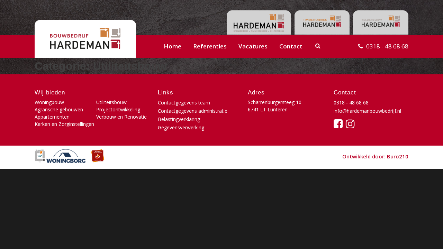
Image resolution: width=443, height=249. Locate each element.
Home (172, 46)
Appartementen (52, 116)
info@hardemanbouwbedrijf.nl (367, 111)
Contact (290, 46)
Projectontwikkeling (118, 109)
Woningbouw (49, 102)
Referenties (210, 46)
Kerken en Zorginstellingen (64, 124)
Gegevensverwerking (181, 127)
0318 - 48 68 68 (387, 46)
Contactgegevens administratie (192, 111)
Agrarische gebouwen (59, 109)
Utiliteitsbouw (111, 102)
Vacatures (253, 46)
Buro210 (397, 156)
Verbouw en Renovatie (121, 116)
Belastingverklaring (179, 119)
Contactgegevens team (184, 102)
